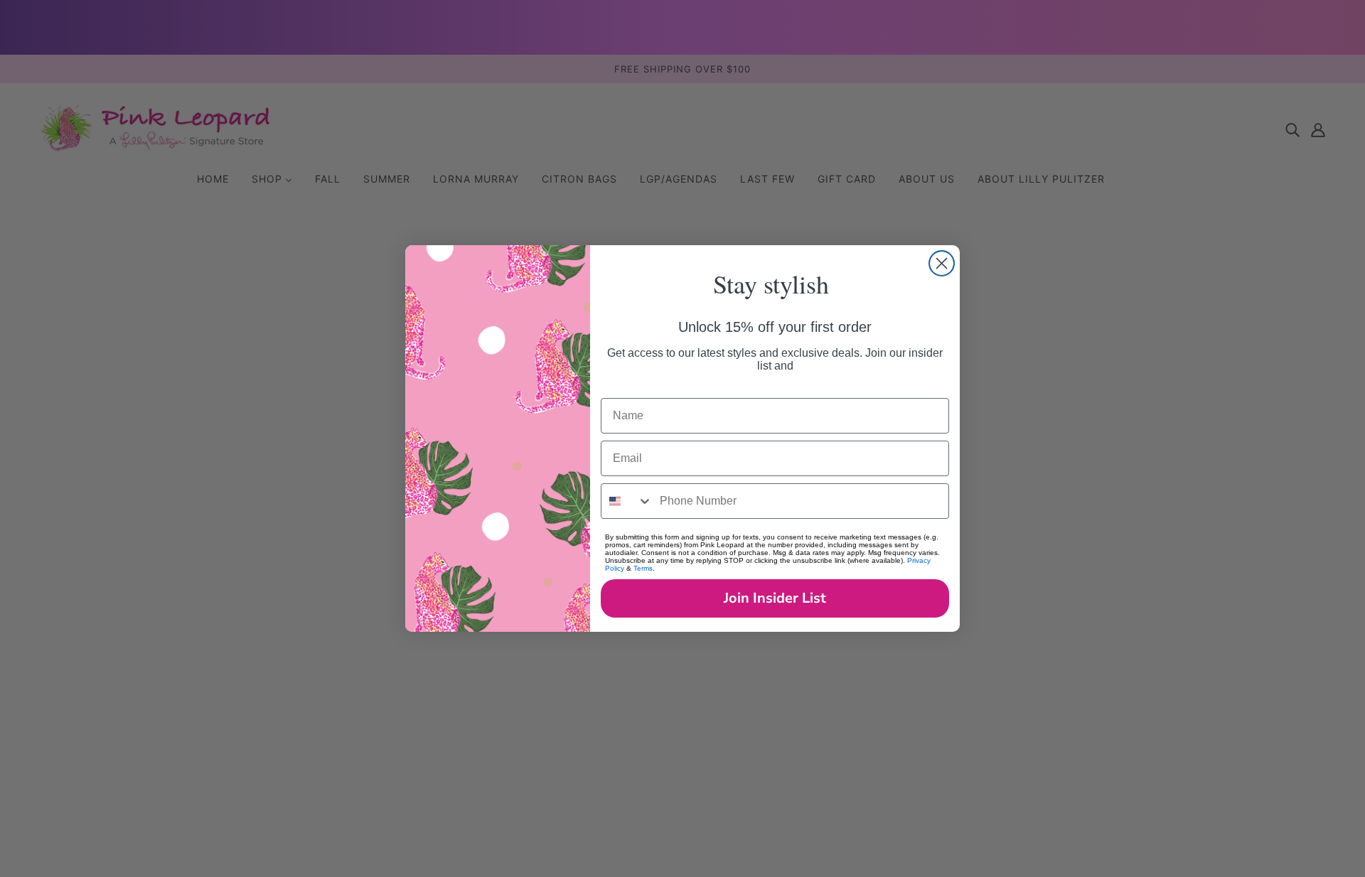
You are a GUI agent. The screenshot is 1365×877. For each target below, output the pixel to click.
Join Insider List (775, 598)
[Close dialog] (941, 263)
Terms (643, 568)
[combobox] (627, 501)
